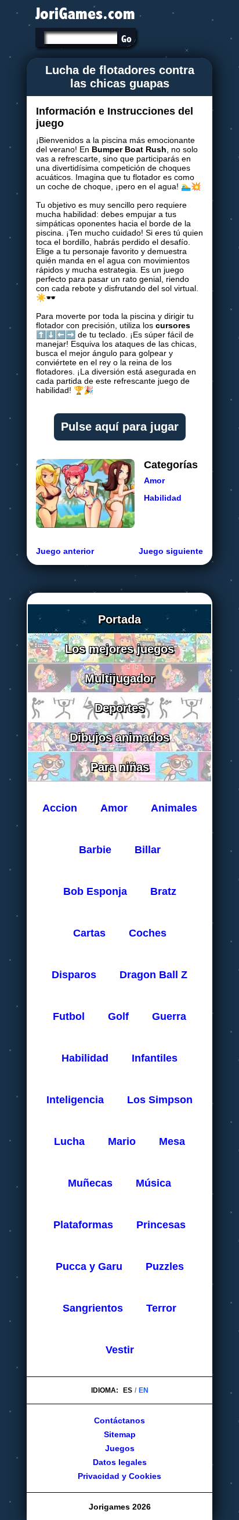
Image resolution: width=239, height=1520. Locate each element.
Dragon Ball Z (153, 975)
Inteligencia (75, 1100)
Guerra (169, 1016)
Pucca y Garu (89, 1266)
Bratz (163, 891)
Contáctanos (119, 1420)
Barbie (95, 850)
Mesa (172, 1141)
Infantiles (155, 1058)
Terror (161, 1308)
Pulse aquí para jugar (120, 426)
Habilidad (163, 497)
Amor (154, 480)
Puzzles (165, 1266)
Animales (174, 808)
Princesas (161, 1225)
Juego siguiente (171, 551)
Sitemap (120, 1434)
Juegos (120, 1448)
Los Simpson (160, 1100)
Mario (122, 1141)
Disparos (74, 975)
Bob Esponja (95, 891)
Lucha (69, 1141)
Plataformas (83, 1225)
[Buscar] (126, 38)
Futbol (69, 1016)
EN (144, 1390)
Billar (148, 850)
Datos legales (120, 1462)
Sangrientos (93, 1308)
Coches (147, 933)
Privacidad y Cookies (119, 1476)
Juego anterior (65, 551)
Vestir (120, 1350)
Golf (118, 1016)
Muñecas (90, 1183)
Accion (59, 808)
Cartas (89, 933)
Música (153, 1183)
